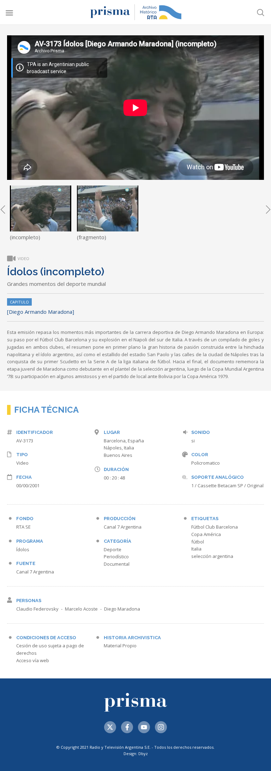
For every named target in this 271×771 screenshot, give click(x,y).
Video (22, 463)
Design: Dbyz (136, 753)
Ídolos (22, 549)
